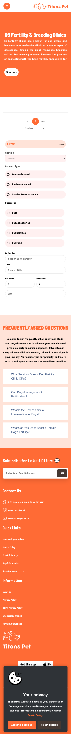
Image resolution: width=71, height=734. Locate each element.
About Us (7, 592)
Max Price (40, 278)
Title (7, 264)
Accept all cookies (21, 724)
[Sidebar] (6, 6)
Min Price (9, 278)
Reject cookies (49, 724)
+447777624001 (16, 510)
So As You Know (10, 571)
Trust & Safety (10, 555)
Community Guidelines (13, 539)
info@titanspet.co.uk (18, 518)
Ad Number (10, 253)
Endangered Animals (12, 615)
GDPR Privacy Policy (12, 607)
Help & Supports (10, 563)
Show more (11, 72)
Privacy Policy (9, 599)
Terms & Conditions (12, 623)
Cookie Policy (9, 547)
